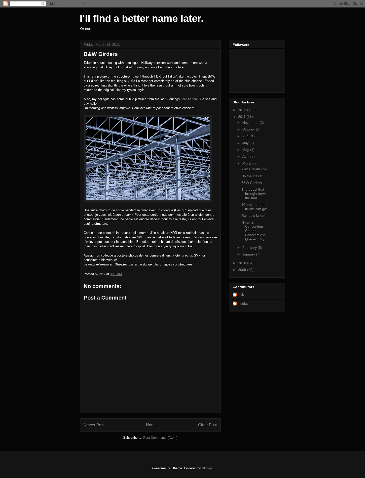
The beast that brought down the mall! (254, 193)
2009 (242, 270)
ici (182, 255)
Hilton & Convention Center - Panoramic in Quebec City (253, 230)
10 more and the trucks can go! (254, 207)
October (249, 129)
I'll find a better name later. (142, 18)
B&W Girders (251, 183)
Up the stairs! (251, 176)
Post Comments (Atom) (160, 437)
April (246, 156)
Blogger (207, 468)
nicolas (243, 303)
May (246, 150)
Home (151, 425)
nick (241, 295)
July (246, 143)
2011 (242, 117)
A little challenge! (254, 169)
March (247, 163)
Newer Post (94, 425)
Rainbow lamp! (253, 215)
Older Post (207, 425)
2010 (242, 263)
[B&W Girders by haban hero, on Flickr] (148, 201)
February (250, 248)
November (251, 123)
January (249, 254)
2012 (242, 110)
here (184, 99)
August (248, 136)
